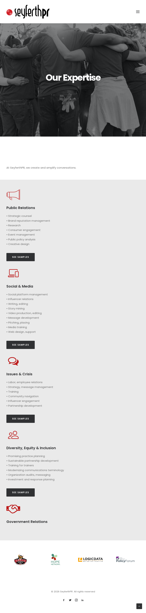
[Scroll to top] (139, 606)
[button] (138, 11)
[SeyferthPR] (27, 12)
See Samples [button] (20, 257)
